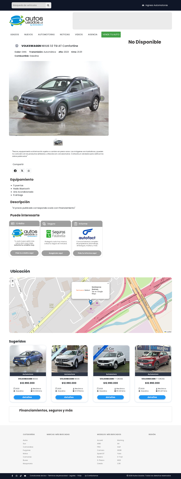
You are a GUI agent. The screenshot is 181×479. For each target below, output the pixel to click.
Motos (25, 453)
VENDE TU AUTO (111, 34)
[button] (90, 302)
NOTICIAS (65, 34)
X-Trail (120, 457)
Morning (120, 440)
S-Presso (100, 460)
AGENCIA (92, 34)
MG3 (119, 460)
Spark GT (100, 453)
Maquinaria (27, 463)
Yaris (119, 453)
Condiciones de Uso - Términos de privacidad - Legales (53, 475)
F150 (99, 447)
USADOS (14, 34)
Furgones (26, 450)
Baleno (100, 457)
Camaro (100, 450)
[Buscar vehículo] (48, 5)
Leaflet (168, 332)
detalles (27, 397)
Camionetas (28, 447)
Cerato (100, 463)
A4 (118, 443)
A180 (99, 443)
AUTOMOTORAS (46, 34)
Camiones (27, 457)
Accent (100, 440)
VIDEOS (79, 34)
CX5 (119, 463)
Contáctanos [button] (92, 475)
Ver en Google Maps (97, 292)
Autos (25, 440)
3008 (119, 450)
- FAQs (78, 475)
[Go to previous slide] (16, 98)
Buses (25, 460)
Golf (119, 447)
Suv (24, 443)
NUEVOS (28, 34)
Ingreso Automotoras (156, 5)
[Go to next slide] (102, 98)
